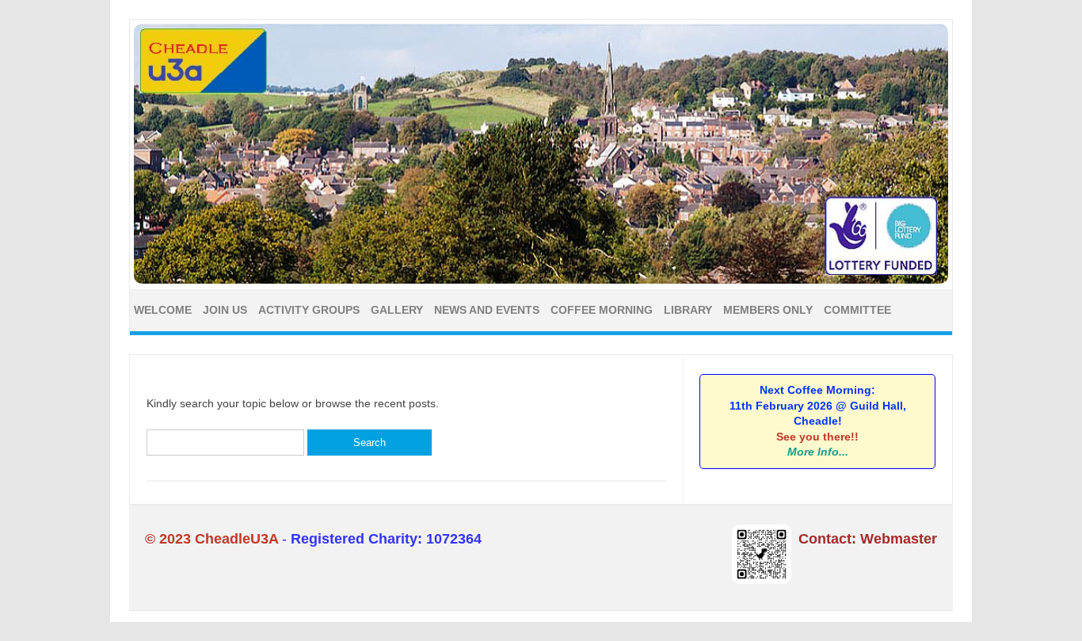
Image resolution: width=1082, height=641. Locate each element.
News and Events (486, 309)
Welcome (163, 309)
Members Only (768, 309)
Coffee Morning (602, 309)
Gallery (397, 309)
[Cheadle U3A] (541, 279)
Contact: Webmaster (867, 539)
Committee (857, 309)
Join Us (225, 309)
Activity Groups (309, 309)
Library (688, 309)
